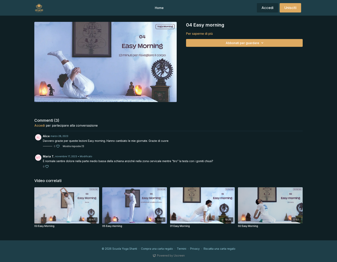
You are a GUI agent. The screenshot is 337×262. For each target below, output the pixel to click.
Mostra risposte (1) (73, 146)
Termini (181, 248)
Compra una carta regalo (157, 248)
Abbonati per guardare (242, 43)
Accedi (39, 125)
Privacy (195, 248)
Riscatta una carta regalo (219, 248)
